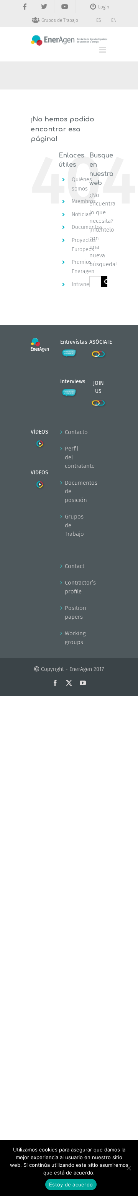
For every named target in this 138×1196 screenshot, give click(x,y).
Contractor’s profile (69, 587)
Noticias (82, 214)
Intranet (81, 284)
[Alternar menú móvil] (103, 50)
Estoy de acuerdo (71, 1184)
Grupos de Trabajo (69, 525)
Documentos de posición (69, 491)
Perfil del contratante (69, 457)
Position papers (69, 612)
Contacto (69, 432)
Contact (69, 566)
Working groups (69, 638)
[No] (128, 1168)
